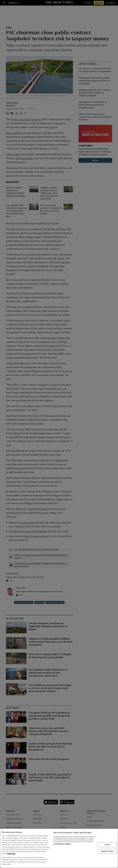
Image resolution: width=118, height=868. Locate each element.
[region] (59, 848)
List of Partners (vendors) (62, 844)
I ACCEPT (107, 845)
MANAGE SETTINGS (107, 851)
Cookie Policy (11, 854)
